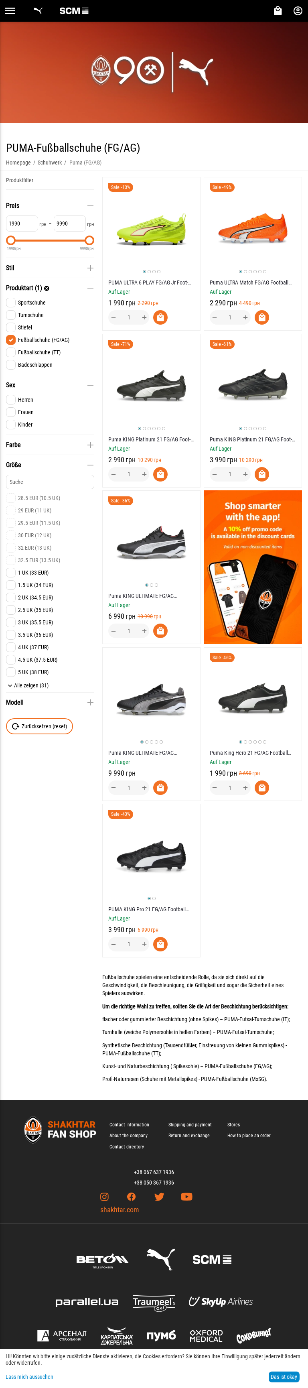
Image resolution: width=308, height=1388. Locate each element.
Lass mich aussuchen (29, 1377)
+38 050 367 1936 (154, 1182)
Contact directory (126, 1147)
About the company (128, 1135)
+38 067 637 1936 (154, 1172)
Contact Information (129, 1125)
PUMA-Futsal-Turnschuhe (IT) (256, 1019)
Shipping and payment (190, 1125)
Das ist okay (284, 1377)
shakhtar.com (119, 1209)
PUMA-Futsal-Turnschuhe (245, 1032)
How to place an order (249, 1135)
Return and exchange (189, 1135)
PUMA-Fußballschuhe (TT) (131, 1053)
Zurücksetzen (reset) (44, 726)
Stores (233, 1125)
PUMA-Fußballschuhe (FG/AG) (238, 1066)
